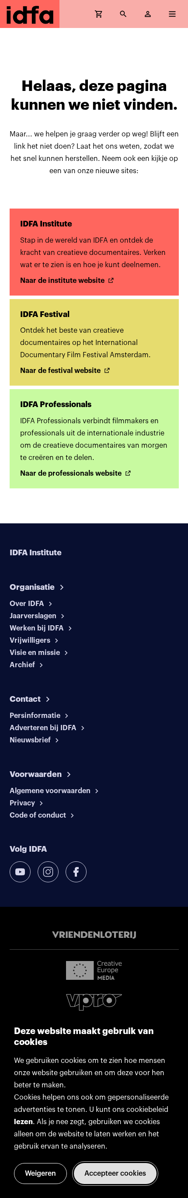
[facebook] (76, 871)
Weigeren (40, 1173)
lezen (23, 1121)
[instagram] (48, 871)
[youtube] (20, 871)
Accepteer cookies (115, 1173)
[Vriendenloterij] (94, 935)
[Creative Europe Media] (94, 969)
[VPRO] (94, 1002)
